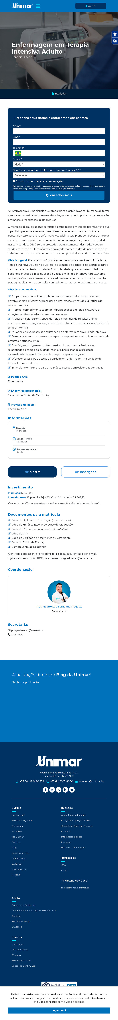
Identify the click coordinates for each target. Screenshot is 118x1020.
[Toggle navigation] (37, 7)
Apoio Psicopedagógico (74, 815)
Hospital (16, 875)
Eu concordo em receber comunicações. (39, 181)
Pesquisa (66, 842)
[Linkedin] (65, 789)
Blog (14, 847)
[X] (58, 789)
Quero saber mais (59, 195)
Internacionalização (72, 837)
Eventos (16, 842)
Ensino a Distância (21, 960)
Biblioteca (17, 826)
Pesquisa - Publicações (73, 847)
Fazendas (17, 831)
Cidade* (17, 159)
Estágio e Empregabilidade (75, 820)
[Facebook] (45, 789)
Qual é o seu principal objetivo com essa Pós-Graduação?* (47, 170)
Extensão (66, 831)
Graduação (18, 944)
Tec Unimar (18, 837)
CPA (63, 865)
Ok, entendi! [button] (59, 1010)
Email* (16, 136)
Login (90, 6)
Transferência (19, 869)
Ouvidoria (17, 927)
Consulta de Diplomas (23, 905)
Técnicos (16, 955)
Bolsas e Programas (22, 820)
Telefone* (18, 147)
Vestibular (17, 864)
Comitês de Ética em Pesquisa (77, 826)
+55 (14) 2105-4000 (61, 781)
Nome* (17, 125)
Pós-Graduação (20, 950)
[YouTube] (72, 789)
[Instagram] (52, 789)
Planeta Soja (19, 858)
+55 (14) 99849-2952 (32, 781)
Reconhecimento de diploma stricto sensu (34, 910)
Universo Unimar (20, 853)
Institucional (18, 815)
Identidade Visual (21, 921)
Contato (16, 916)
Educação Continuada (23, 966)
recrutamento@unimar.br (75, 888)
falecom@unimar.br (91, 781)
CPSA (64, 870)
